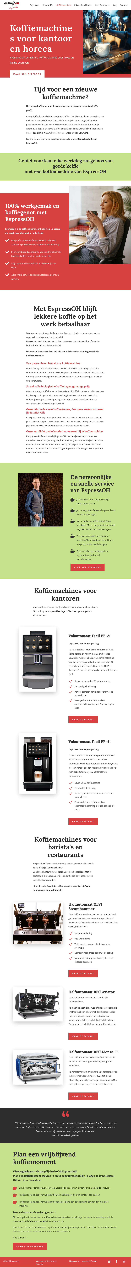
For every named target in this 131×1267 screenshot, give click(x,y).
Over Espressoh (102, 5)
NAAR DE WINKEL (83, 719)
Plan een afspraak (87, 567)
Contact (123, 5)
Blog (115, 5)
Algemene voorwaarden (79, 1261)
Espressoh (34, 5)
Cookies (93, 1261)
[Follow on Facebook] (116, 1261)
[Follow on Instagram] (109, 1261)
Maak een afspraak (27, 74)
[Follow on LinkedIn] (123, 1261)
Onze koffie (47, 5)
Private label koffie (83, 5)
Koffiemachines (64, 5)
